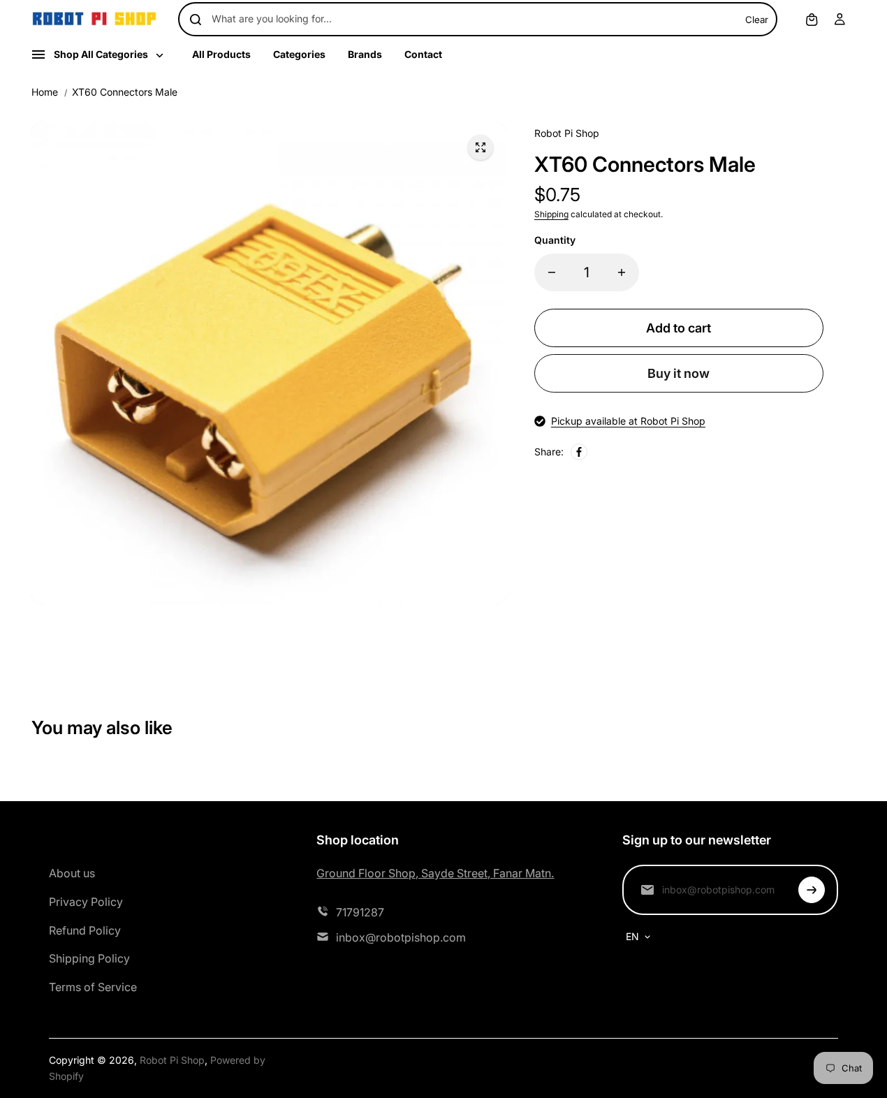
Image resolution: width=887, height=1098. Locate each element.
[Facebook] (579, 452)
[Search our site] (195, 19)
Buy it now (678, 373)
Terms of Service (93, 987)
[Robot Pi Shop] (94, 19)
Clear (756, 19)
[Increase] (621, 272)
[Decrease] (551, 272)
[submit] (811, 890)
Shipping (551, 214)
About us (72, 873)
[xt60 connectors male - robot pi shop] (480, 147)
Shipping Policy (89, 958)
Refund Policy (85, 930)
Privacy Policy (86, 902)
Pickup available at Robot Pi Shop (628, 421)
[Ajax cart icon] (811, 19)
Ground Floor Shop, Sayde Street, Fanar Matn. (435, 873)
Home (44, 92)
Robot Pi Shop (172, 1060)
